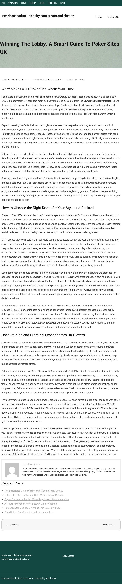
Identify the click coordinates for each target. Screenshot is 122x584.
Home (99, 17)
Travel (62, 3)
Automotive (13, 3)
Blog (3, 3)
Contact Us (68, 556)
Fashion (32, 3)
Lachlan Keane (54, 80)
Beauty (23, 3)
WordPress (51, 578)
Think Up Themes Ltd (23, 578)
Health (41, 3)
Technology (52, 3)
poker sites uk (62, 187)
